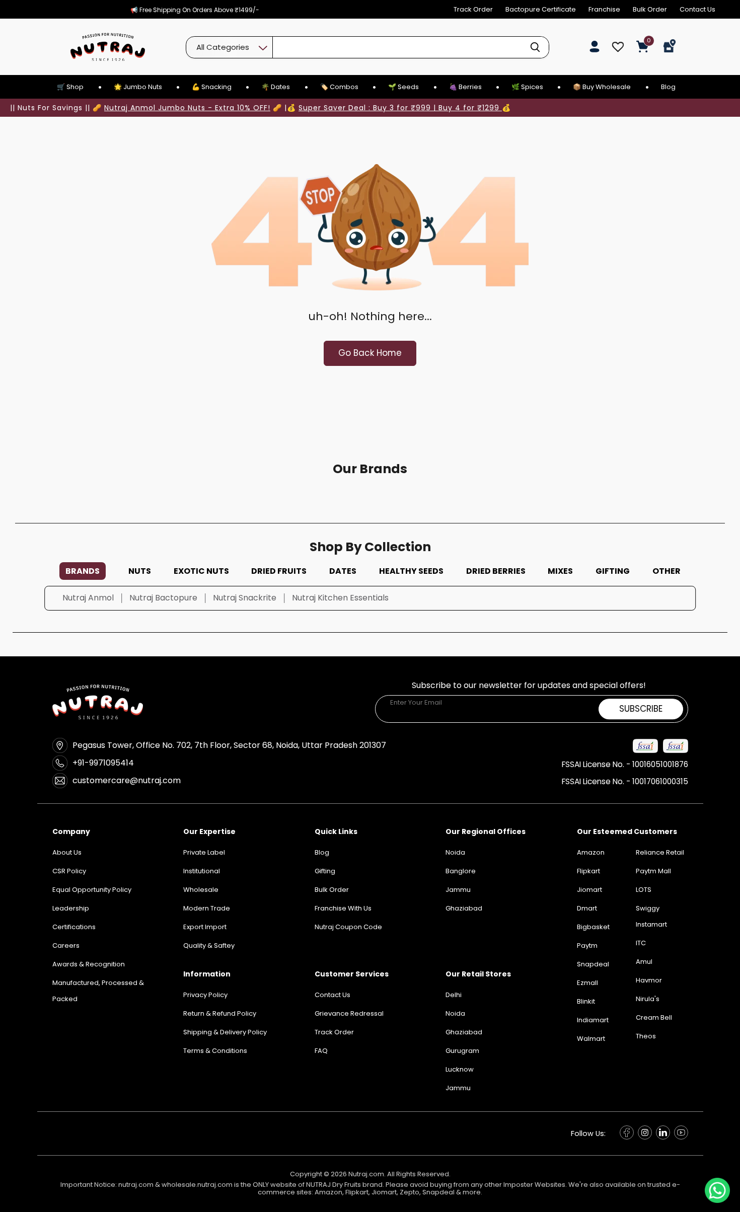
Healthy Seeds (411, 571)
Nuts (139, 571)
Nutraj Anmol (88, 597)
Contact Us (697, 9)
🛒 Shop (70, 87)
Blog (668, 87)
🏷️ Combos (339, 87)
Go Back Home (370, 353)
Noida (455, 1013)
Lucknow (460, 1069)
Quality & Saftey (209, 945)
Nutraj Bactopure (163, 597)
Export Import (205, 927)
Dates (342, 571)
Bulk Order (650, 9)
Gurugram (462, 1050)
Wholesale (200, 889)
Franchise (604, 9)
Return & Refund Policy (219, 1013)
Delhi (454, 995)
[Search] (535, 47)
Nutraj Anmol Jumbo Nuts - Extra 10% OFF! (187, 108)
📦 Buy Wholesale (602, 87)
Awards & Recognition (88, 964)
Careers (66, 945)
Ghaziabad (464, 1032)
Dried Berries (496, 571)
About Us (67, 852)
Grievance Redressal (349, 1013)
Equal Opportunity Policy (91, 889)
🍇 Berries (465, 87)
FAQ (321, 1050)
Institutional (201, 871)
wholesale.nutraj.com (197, 1184)
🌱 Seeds (403, 87)
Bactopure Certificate (540, 9)
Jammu (458, 1088)
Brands (82, 571)
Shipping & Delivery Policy (225, 1032)
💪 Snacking (212, 87)
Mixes (560, 571)
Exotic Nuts (201, 571)
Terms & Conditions (215, 1050)
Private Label (204, 852)
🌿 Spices (527, 87)
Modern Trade (206, 908)
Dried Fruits (279, 571)
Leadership (70, 908)
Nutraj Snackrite (244, 597)
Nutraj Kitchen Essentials (340, 597)
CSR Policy (69, 871)
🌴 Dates (275, 87)
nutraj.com (136, 1184)
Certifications (74, 927)
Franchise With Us (343, 908)
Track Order (473, 9)
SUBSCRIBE (640, 709)
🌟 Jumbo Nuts (138, 87)
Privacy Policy (205, 995)
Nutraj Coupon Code (348, 927)
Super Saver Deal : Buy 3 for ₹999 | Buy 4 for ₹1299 (400, 108)
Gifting (613, 571)
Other (666, 571)
